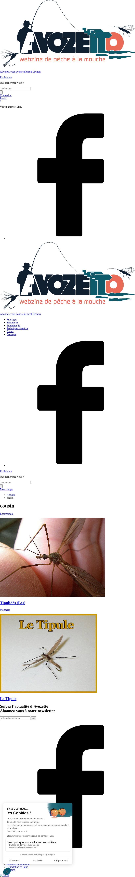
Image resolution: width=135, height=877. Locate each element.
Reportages (12, 322)
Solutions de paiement (18, 864)
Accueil (11, 494)
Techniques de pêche (17, 328)
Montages (12, 319)
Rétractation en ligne (17, 867)
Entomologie (13, 325)
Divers (10, 331)
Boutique (11, 334)
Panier (3, 100)
